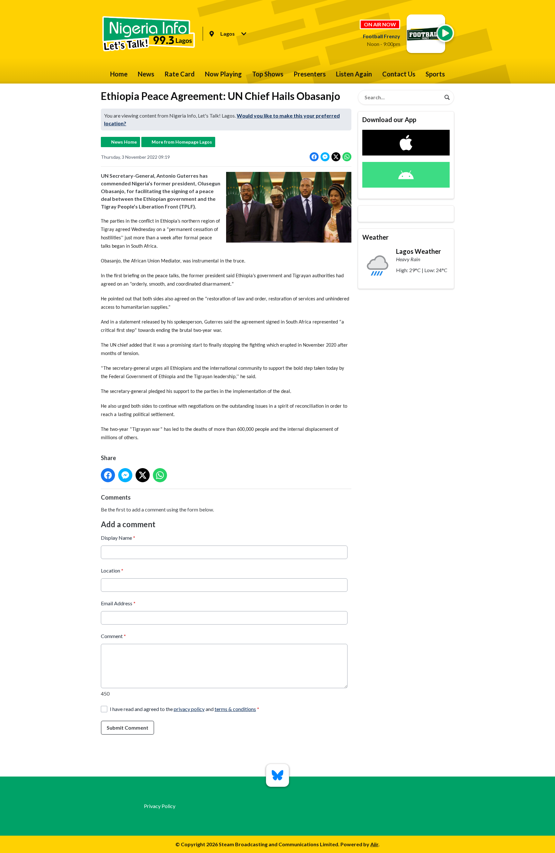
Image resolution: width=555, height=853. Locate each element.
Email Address (118, 603)
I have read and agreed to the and (184, 709)
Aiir (374, 844)
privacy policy (189, 709)
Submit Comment (127, 727)
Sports (435, 74)
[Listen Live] (445, 33)
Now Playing (223, 74)
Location (112, 570)
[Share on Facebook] (314, 156)
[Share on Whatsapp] (346, 156)
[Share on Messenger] (325, 156)
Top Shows (267, 74)
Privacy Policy (159, 806)
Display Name (118, 538)
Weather (375, 237)
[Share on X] (335, 156)
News (146, 74)
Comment (113, 636)
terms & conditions (235, 709)
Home (119, 74)
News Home (124, 142)
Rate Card (179, 74)
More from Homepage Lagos (182, 142)
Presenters (310, 74)
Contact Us (398, 74)
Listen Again (354, 74)
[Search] (447, 97)
